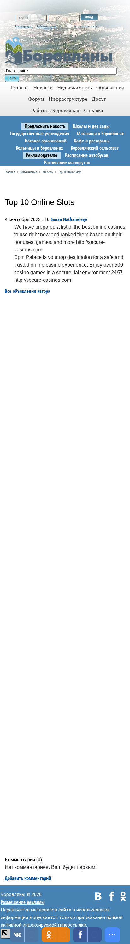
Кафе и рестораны (91, 140)
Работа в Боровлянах (55, 110)
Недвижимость (74, 88)
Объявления (110, 88)
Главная (10, 172)
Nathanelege (75, 219)
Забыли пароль (47, 26)
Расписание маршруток (67, 162)
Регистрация (23, 26)
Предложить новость (45, 126)
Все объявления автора (27, 291)
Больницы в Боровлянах (39, 148)
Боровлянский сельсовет (95, 148)
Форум (36, 99)
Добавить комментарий (28, 878)
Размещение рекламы (22, 902)
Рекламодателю (41, 155)
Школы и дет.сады (91, 126)
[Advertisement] (67, 575)
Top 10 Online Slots (69, 172)
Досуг (99, 99)
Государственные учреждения (39, 133)
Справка (93, 110)
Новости (43, 88)
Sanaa (56, 219)
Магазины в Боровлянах (100, 133)
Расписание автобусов (86, 155)
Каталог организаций (45, 140)
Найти (12, 78)
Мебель (48, 172)
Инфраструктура (68, 99)
